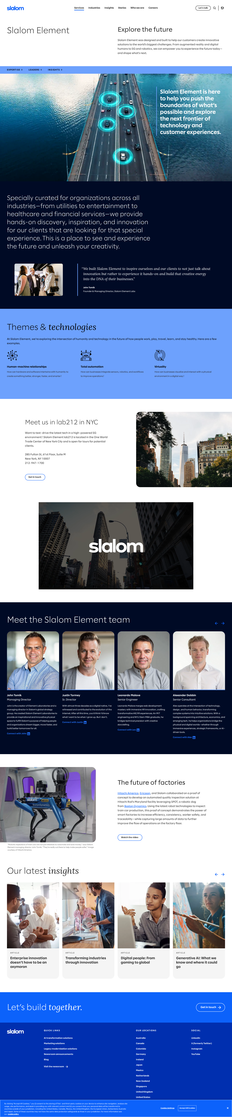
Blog (46, 1060)
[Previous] (216, 623)
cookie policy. (13, 1114)
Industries (94, 8)
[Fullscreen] (190, 586)
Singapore (141, 1087)
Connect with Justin (72, 722)
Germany (141, 1054)
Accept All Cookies (187, 1108)
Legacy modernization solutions (60, 1049)
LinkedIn (195, 1038)
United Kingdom (144, 1092)
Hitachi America (128, 793)
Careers (153, 8)
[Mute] (177, 586)
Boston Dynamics (135, 806)
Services (79, 8)
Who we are (137, 8)
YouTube (195, 1054)
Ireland (140, 1060)
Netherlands (142, 1076)
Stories (122, 8)
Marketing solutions (54, 1043)
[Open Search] (214, 8)
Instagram (196, 1049)
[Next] (223, 623)
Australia (141, 1038)
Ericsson (145, 793)
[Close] (228, 1108)
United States (143, 1097)
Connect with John (16, 734)
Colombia (141, 1049)
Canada (140, 1043)
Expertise (14, 70)
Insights (109, 8)
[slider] (113, 586)
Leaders (34, 70)
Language (222, 8)
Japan (139, 1065)
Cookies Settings (167, 1108)
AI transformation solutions (58, 1038)
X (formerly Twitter (201, 1043)
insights (54, 70)
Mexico (139, 1070)
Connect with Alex (182, 737)
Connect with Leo (127, 730)
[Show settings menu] (183, 586)
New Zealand (143, 1081)
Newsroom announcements (58, 1054)
